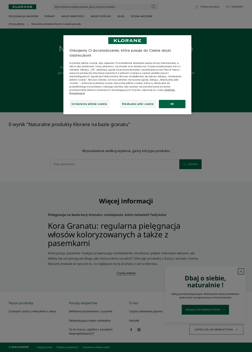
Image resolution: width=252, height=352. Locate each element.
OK (172, 103)
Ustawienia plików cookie (89, 103)
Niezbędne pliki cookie (138, 103)
